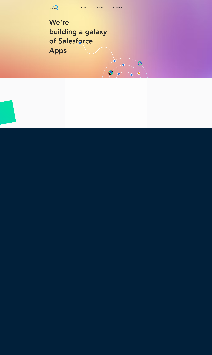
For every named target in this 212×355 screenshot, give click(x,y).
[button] (99, 8)
